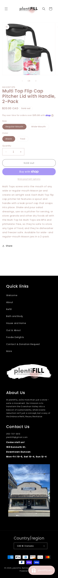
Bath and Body (14, 316)
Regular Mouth (16, 127)
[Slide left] (22, 80)
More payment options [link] (29, 179)
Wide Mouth (40, 127)
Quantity (6, 145)
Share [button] (9, 245)
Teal (24, 139)
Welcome (11, 295)
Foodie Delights (15, 337)
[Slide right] (35, 80)
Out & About (13, 330)
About (9, 302)
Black (10, 139)
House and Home (16, 323)
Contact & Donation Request (23, 344)
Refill (9, 309)
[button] (6, 8)
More (9, 351)
